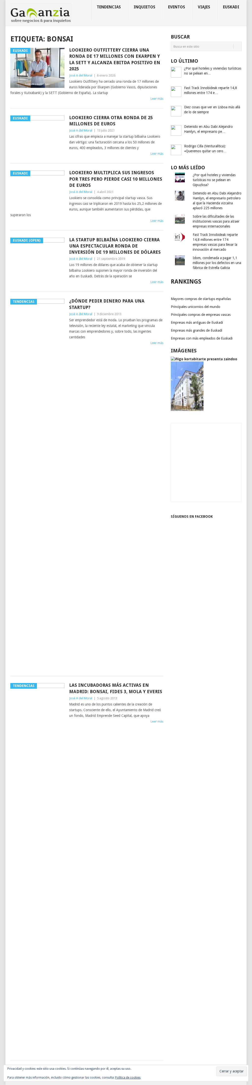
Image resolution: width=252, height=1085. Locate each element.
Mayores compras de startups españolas (201, 299)
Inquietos (144, 7)
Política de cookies (128, 1077)
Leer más (157, 98)
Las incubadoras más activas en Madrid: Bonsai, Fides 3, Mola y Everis (115, 688)
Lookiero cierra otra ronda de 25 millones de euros (111, 120)
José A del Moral (80, 75)
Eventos (176, 7)
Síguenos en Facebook (192, 516)
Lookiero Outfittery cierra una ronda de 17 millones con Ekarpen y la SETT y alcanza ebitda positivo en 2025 (114, 59)
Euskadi (231, 7)
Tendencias (109, 7)
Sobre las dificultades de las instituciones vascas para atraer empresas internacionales (216, 221)
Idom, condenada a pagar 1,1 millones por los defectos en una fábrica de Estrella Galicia (217, 263)
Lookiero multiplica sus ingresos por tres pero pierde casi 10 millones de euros (115, 179)
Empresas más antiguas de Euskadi (197, 322)
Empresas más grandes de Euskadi (196, 330)
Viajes (204, 7)
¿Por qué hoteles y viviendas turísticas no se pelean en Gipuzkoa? (214, 180)
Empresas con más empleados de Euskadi (202, 338)
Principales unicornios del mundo (195, 307)
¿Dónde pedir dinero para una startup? (106, 304)
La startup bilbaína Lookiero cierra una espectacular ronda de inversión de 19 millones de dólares (115, 246)
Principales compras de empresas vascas (201, 315)
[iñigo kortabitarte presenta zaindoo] (204, 359)
